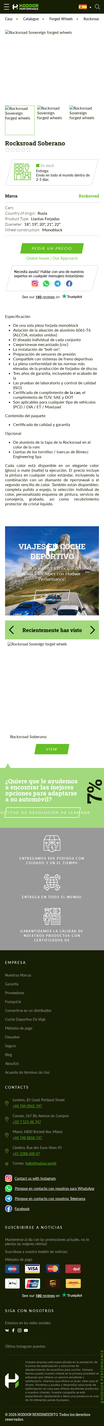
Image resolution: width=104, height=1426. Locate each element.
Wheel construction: (23, 229)
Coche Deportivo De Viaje (25, 1019)
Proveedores (14, 993)
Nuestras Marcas (18, 975)
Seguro (10, 1046)
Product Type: (17, 218)
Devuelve (12, 1037)
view (52, 749)
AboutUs (12, 1063)
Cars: (10, 207)
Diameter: (14, 224)
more (52, 595)
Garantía (11, 984)
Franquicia (13, 1001)
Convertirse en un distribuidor (28, 1010)
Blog (8, 1055)
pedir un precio (52, 248)
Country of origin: (21, 213)
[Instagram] (20, 1330)
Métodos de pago (18, 1028)
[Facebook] (13, 1330)
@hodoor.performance (102, 1376)
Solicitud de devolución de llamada (42, 812)
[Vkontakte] (7, 1330)
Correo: (34, 1163)
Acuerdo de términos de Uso (27, 1072)
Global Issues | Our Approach (52, 258)
